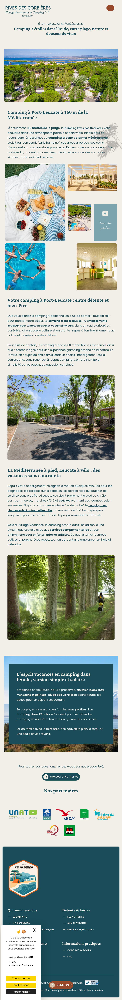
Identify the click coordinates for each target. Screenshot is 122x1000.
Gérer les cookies (90, 990)
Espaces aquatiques (80, 929)
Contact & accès (79, 950)
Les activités (75, 916)
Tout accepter (21, 978)
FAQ (69, 956)
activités (64, 500)
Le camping (20, 916)
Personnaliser (21, 992)
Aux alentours (77, 923)
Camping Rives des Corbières (83, 128)
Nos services (21, 923)
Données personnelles (60, 990)
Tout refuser (21, 985)
